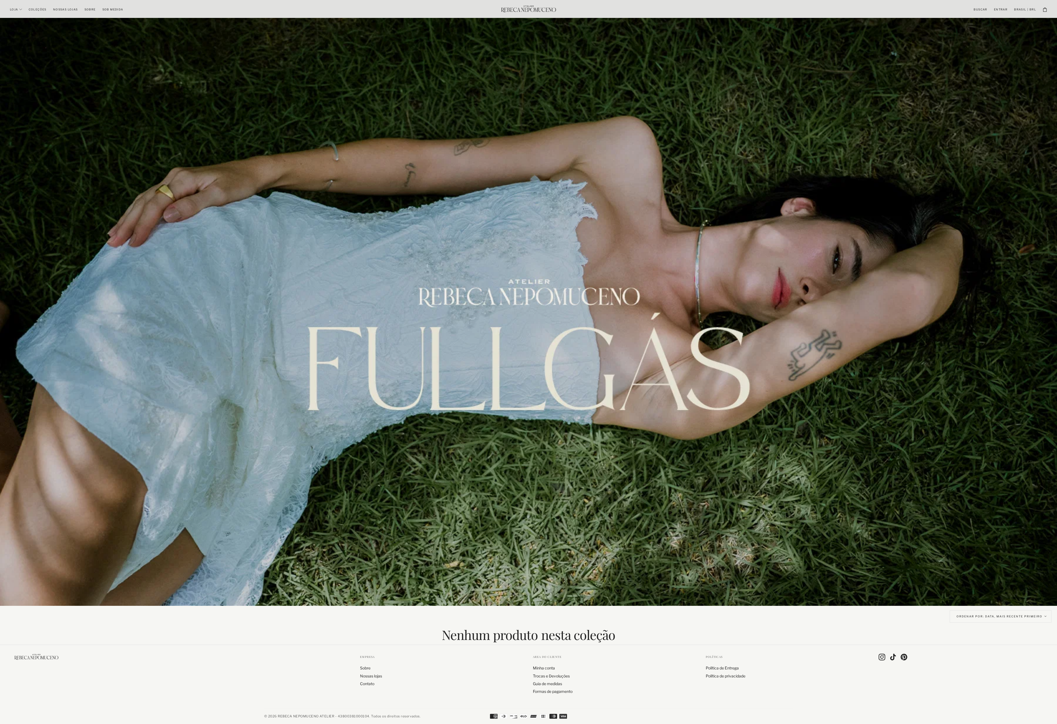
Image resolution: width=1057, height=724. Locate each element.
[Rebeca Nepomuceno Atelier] (36, 657)
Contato (367, 683)
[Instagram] (882, 657)
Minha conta (544, 668)
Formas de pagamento (553, 691)
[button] (980, 9)
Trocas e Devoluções (551, 676)
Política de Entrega (722, 668)
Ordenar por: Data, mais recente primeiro (999, 616)
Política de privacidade (725, 676)
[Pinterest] (904, 657)
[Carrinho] (1045, 9)
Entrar (1000, 9)
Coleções (38, 9)
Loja (14, 9)
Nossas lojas (65, 9)
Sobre (90, 9)
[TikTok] (893, 657)
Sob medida (112, 9)
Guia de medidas (547, 683)
